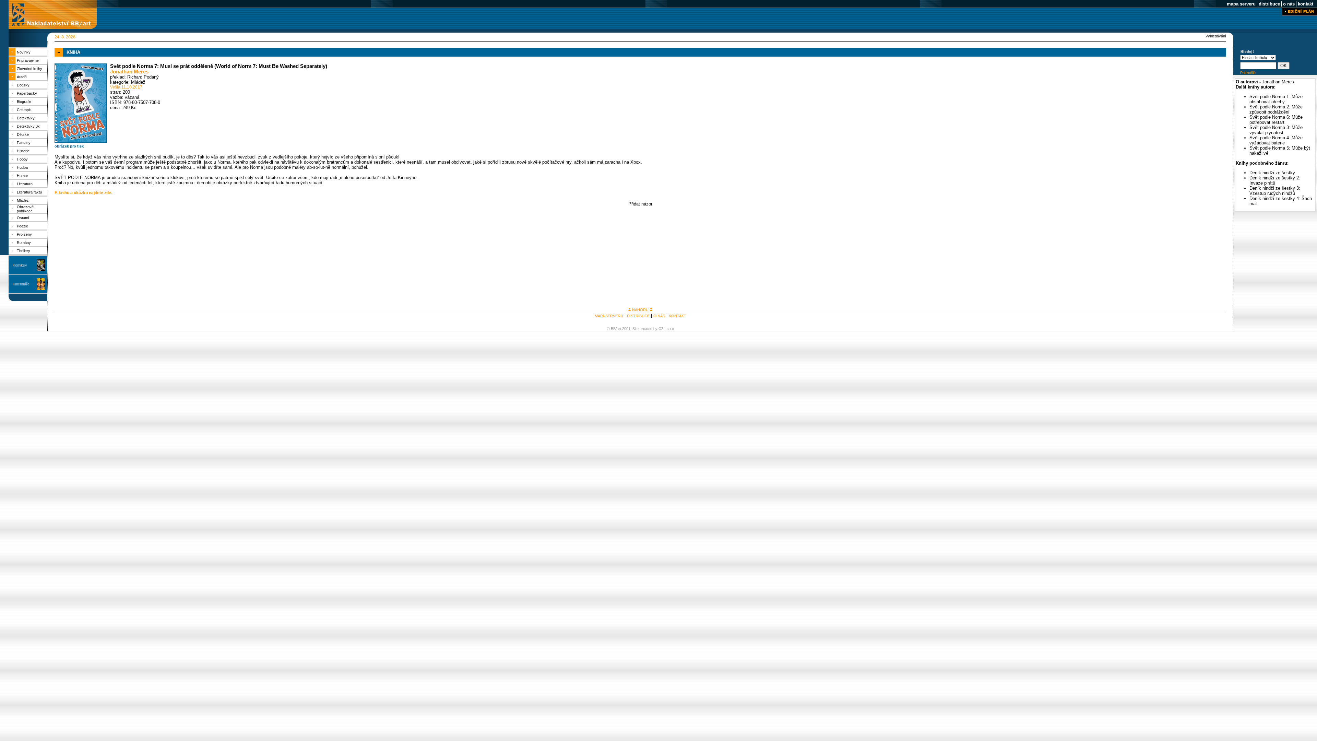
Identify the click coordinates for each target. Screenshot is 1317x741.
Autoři (21, 77)
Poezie (22, 226)
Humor (22, 176)
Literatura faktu (29, 192)
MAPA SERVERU (609, 316)
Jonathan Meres (129, 71)
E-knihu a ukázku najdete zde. (83, 192)
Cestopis (24, 110)
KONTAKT (677, 316)
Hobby (22, 159)
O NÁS (659, 316)
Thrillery (23, 251)
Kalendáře (21, 284)
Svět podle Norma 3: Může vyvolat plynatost (1276, 130)
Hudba (22, 167)
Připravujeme (28, 60)
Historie (23, 151)
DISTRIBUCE (638, 316)
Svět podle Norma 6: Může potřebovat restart (1276, 120)
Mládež (23, 200)
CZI (661, 329)
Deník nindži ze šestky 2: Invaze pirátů (1274, 180)
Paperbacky (27, 93)
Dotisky (23, 85)
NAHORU (640, 310)
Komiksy (20, 265)
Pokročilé (1248, 73)
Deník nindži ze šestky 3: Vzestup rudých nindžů (1274, 191)
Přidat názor (640, 204)
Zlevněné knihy (29, 69)
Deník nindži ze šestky (1272, 172)
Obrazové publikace (25, 209)
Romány (24, 242)
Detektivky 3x (28, 126)
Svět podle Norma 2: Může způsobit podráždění (1276, 109)
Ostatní (23, 218)
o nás (1289, 4)
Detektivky (26, 118)
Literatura (25, 184)
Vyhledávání (1216, 36)
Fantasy (24, 143)
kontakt (1305, 4)
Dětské (23, 134)
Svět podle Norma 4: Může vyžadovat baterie (1276, 140)
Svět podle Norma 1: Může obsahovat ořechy (1276, 99)
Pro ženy (24, 234)
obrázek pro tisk (69, 146)
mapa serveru (1241, 4)
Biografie (24, 101)
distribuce (1269, 4)
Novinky (24, 52)
